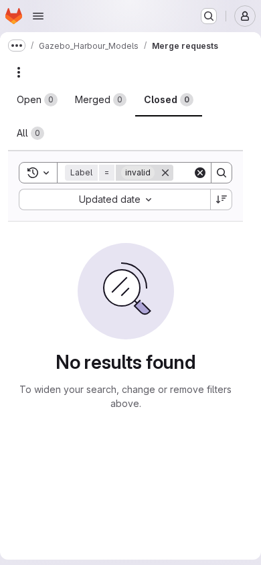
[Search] (221, 172)
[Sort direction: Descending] (221, 199)
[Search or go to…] (209, 16)
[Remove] (165, 173)
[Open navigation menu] (38, 16)
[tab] (37, 99)
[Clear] (200, 173)
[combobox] (114, 199)
